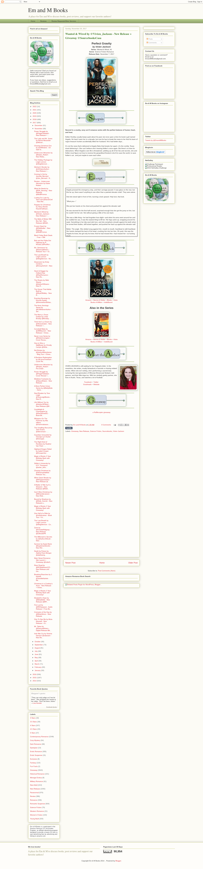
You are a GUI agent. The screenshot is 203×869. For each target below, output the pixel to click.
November (39, 129)
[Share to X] (123, 425)
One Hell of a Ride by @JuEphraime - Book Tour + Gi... (43, 515)
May (36, 657)
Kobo (116, 300)
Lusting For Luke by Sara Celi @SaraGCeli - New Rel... (43, 200)
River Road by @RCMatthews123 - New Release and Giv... (42, 568)
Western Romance (37, 811)
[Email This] (119, 425)
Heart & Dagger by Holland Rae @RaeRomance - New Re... (41, 274)
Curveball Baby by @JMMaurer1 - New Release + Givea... (42, 331)
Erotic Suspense (36, 755)
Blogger (118, 861)
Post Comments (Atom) (106, 571)
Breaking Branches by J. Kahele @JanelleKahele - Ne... (43, 577)
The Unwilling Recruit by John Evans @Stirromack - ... (43, 430)
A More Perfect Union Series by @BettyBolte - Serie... (43, 388)
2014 (35, 681)
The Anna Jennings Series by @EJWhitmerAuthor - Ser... (43, 308)
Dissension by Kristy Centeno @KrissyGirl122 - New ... (43, 265)
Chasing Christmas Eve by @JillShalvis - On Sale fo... (43, 148)
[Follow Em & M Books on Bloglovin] (155, 153)
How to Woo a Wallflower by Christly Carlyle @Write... (43, 345)
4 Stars (32, 725)
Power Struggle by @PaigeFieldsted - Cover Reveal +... (42, 374)
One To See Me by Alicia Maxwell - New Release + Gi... (43, 621)
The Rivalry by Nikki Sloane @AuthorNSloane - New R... (42, 283)
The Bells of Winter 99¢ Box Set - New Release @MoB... (43, 221)
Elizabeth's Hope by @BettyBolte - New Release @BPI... (42, 600)
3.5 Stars (33, 722)
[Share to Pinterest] (128, 425)
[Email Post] (114, 425)
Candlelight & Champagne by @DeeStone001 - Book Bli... (41, 412)
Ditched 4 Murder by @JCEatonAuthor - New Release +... (42, 169)
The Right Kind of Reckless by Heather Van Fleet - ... (42, 444)
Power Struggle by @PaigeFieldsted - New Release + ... (42, 133)
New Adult (33, 785)
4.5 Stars (33, 729)
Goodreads (87, 384)
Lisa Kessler (37, 703)
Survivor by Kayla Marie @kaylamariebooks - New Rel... (43, 546)
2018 (35, 119)
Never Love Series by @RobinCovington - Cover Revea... (42, 338)
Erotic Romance (36, 751)
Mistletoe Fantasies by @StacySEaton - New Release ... (43, 381)
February (38, 667)
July (36, 651)
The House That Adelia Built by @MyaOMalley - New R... (43, 292)
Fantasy (33, 763)
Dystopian (33, 748)
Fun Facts (34, 766)
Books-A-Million (96, 302)
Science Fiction (95, 431)
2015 (35, 677)
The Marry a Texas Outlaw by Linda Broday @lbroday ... (42, 317)
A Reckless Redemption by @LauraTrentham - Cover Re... (43, 359)
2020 (35, 113)
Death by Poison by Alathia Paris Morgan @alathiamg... (42, 553)
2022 (35, 106)
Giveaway (74, 431)
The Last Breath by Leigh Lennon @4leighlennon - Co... (43, 522)
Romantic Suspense (37, 804)
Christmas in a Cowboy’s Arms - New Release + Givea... (43, 586)
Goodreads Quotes (51, 707)
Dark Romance (35, 744)
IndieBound (108, 302)
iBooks (109, 300)
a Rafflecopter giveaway (101, 412)
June (37, 654)
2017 (35, 123)
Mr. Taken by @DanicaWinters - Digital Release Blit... (42, 628)
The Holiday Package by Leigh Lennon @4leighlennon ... (43, 162)
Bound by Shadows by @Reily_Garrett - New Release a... (43, 501)
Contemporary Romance (39, 737)
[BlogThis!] (121, 425)
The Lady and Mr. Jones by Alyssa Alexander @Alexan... (43, 140)
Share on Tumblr (68, 428)
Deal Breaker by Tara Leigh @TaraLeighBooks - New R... (42, 396)
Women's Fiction (36, 815)
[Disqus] (101, 465)
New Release (84, 431)
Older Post (133, 563)
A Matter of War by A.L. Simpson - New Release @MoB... (42, 487)
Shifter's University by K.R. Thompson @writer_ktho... (42, 465)
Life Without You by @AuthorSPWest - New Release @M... (42, 404)
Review (32, 796)
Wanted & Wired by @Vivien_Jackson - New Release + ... (42, 214)
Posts (150, 39)
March (37, 664)
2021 (35, 110)
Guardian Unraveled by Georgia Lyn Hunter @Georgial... (42, 437)
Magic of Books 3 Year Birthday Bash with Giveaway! (42, 458)
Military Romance (36, 781)
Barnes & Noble (99, 300)
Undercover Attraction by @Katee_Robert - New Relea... (43, 155)
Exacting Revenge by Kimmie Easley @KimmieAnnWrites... (43, 300)
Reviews (43, 21)
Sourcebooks (107, 431)
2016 (35, 674)
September (39, 645)
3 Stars (32, 718)
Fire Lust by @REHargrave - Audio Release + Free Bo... (43, 607)
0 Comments (106, 425)
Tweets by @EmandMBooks (155, 140)
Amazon (88, 300)
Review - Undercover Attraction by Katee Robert (42, 183)
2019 (35, 116)
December (39, 125)
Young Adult (34, 819)
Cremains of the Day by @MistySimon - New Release (43, 614)
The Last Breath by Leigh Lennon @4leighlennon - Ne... (43, 257)
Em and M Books (48, 10)
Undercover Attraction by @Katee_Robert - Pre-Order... (43, 367)
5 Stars (32, 733)
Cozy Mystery (35, 740)
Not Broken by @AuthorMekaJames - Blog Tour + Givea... (43, 352)
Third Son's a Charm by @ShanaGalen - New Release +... (43, 324)
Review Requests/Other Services (64, 21)
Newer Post (70, 563)
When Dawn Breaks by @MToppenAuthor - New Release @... (42, 480)
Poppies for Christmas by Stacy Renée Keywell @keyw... (42, 207)
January (38, 670)
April (36, 661)
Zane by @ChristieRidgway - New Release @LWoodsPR (42, 530)
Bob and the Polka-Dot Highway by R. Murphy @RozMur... (42, 242)
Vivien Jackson (118, 431)
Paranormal (34, 792)
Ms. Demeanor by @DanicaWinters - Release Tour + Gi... (42, 250)
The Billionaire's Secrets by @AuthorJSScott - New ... (43, 539)
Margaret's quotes (38, 693)
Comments (152, 43)
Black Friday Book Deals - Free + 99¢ (43, 236)
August (37, 648)
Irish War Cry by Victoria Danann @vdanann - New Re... (43, 635)
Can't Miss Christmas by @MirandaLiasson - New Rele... (43, 494)
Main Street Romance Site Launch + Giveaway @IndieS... (42, 560)
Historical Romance (37, 774)
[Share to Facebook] (126, 425)
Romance (33, 800)
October (38, 641)
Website (96, 384)
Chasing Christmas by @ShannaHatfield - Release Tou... (42, 472)
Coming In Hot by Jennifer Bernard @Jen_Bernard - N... (42, 176)
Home (33, 21)
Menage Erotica (36, 778)
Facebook (88, 382)
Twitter (96, 382)
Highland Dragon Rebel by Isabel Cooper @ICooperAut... (43, 451)
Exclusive (33, 759)
